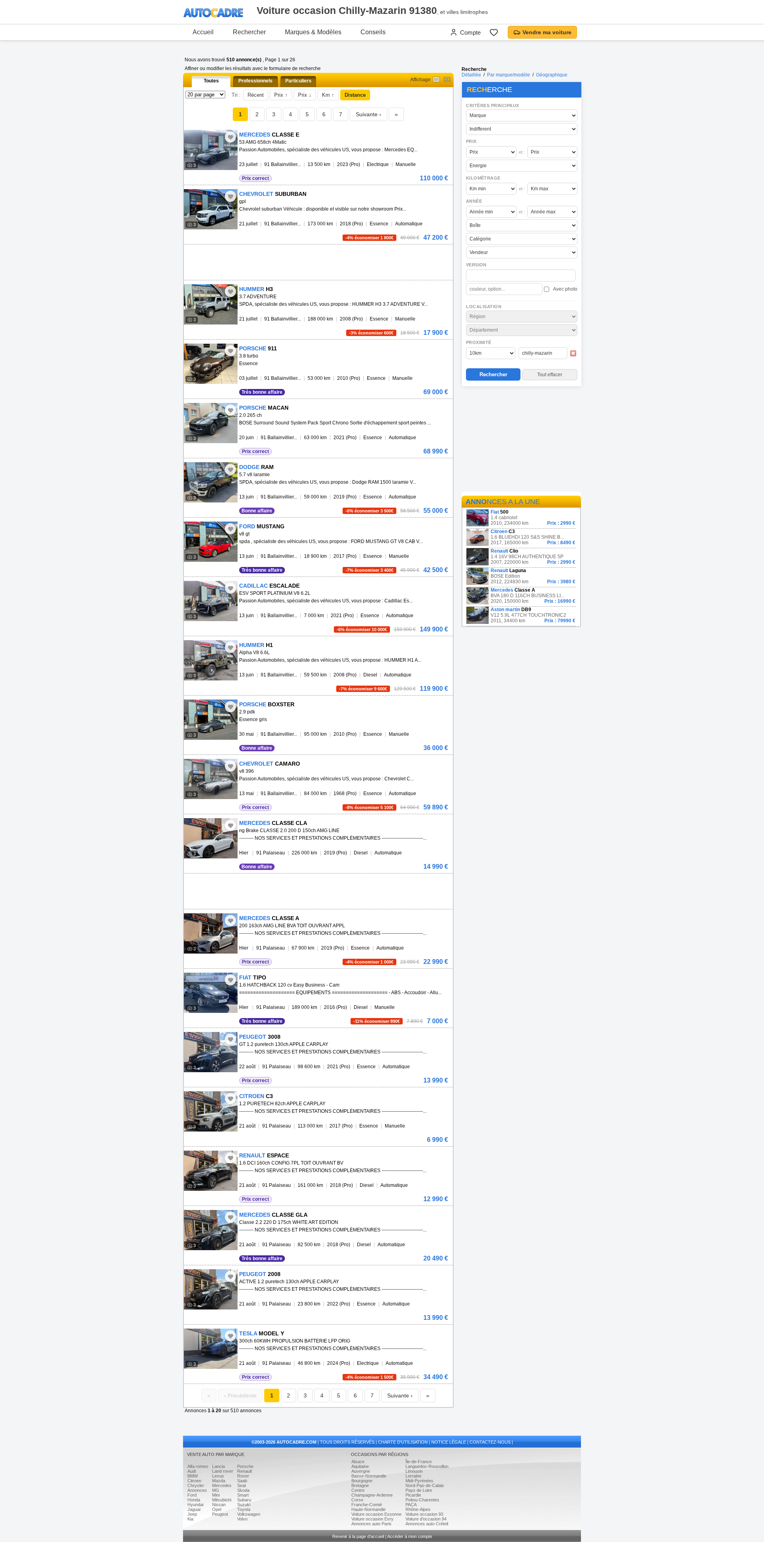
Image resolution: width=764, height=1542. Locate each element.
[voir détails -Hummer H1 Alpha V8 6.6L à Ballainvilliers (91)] (211, 660)
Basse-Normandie (368, 1476)
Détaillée (471, 75)
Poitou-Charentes (422, 1499)
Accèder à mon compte (409, 1536)
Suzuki (243, 1504)
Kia (190, 1519)
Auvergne (360, 1471)
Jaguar (194, 1509)
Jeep (192, 1514)
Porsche (245, 1466)
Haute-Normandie (368, 1509)
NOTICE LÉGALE (448, 1442)
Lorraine (413, 1476)
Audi (191, 1471)
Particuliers (298, 81)
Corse (357, 1499)
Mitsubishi (221, 1499)
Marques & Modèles (313, 32)
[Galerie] (447, 79)
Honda (193, 1499)
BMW (192, 1476)
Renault (244, 1471)
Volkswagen (248, 1514)
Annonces (197, 1490)
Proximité (478, 342)
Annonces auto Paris (371, 1523)
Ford (192, 1495)
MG (215, 1490)
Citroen (194, 1480)
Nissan (219, 1504)
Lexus (218, 1476)
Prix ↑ (281, 95)
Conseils (373, 32)
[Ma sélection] (493, 32)
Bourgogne (361, 1480)
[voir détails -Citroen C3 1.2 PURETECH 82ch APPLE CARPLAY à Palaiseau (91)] (211, 1111)
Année (474, 201)
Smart (243, 1495)
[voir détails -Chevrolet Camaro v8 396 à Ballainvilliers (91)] (211, 779)
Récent (256, 95)
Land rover (222, 1471)
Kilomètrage (483, 178)
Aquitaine (360, 1466)
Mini (216, 1495)
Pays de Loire (418, 1490)
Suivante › (368, 114)
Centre (357, 1490)
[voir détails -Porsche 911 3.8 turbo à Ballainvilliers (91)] (211, 364)
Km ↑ (328, 95)
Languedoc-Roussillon (426, 1466)
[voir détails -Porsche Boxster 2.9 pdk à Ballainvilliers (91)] (211, 720)
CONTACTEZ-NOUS (490, 1442)
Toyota (243, 1509)
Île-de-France (418, 1461)
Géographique (551, 75)
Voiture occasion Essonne (376, 1514)
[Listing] (436, 79)
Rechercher (249, 32)
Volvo (242, 1519)
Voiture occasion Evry (372, 1519)
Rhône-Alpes (418, 1509)
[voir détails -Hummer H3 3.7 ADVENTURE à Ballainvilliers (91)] (211, 304)
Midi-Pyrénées (419, 1480)
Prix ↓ (305, 95)
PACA (411, 1504)
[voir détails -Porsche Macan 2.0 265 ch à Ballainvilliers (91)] (211, 423)
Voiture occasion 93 (424, 1514)
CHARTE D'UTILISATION (403, 1442)
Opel (216, 1509)
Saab (242, 1480)
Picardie (413, 1495)
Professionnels (255, 81)
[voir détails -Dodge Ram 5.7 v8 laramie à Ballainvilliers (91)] (211, 482)
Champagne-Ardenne (372, 1495)
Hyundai (195, 1504)
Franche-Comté (366, 1504)
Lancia (218, 1466)
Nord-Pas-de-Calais (424, 1485)
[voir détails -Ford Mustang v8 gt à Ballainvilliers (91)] (211, 542)
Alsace (357, 1461)
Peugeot (220, 1514)
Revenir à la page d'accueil (358, 1536)
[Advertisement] (521, 440)
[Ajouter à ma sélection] (230, 137)
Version (476, 264)
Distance (355, 95)
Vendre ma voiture (546, 32)
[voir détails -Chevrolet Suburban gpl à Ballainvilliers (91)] (211, 209)
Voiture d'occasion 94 (425, 1519)
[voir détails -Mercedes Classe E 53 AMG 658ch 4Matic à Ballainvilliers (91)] (211, 150)
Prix (471, 141)
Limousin (414, 1471)
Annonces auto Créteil (426, 1523)
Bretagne (360, 1485)
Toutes (211, 81)
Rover (243, 1476)
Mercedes (222, 1485)
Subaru (244, 1499)
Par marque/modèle (508, 75)
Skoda (243, 1490)
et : (522, 152)
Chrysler (195, 1485)
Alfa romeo (197, 1466)
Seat (241, 1485)
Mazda (218, 1480)
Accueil (203, 32)
